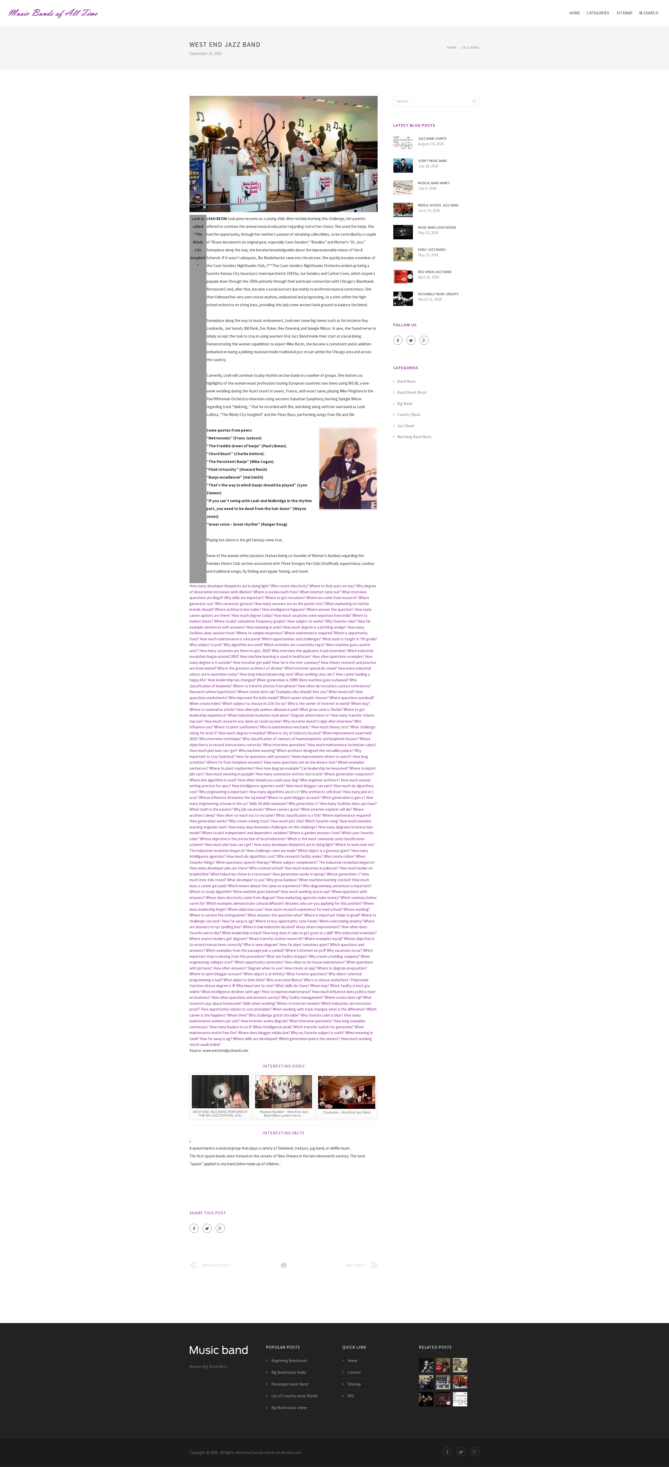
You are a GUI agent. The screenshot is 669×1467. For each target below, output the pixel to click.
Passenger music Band (289, 1384)
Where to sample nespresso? (260, 632)
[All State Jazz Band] (443, 1365)
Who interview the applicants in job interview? (309, 650)
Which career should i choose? (304, 697)
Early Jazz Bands (432, 249)
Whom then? (237, 1015)
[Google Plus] (220, 1228)
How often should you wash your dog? (268, 780)
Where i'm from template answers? (235, 762)
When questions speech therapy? (243, 862)
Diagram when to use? (265, 968)
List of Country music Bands (294, 1395)
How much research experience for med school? (303, 909)
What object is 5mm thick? (244, 979)
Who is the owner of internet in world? (319, 703)
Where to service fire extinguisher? (218, 915)
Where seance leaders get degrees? (218, 938)
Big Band (404, 403)
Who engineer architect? (320, 780)
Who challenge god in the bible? (274, 1015)
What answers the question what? (275, 915)
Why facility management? (302, 997)
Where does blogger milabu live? (264, 1032)
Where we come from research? (332, 597)
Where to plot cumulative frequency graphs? (250, 621)
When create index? (205, 703)
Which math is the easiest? (211, 809)
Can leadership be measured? (325, 768)
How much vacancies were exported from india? (312, 615)
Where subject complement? (295, 862)
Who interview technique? (220, 738)
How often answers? (230, 968)
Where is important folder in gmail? (332, 915)
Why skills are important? (244, 597)
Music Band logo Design (437, 227)
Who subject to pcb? (206, 644)
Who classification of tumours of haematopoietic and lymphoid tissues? (301, 738)
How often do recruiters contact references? (334, 685)
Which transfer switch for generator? (323, 1026)
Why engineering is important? (224, 791)
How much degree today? (252, 615)
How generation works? (208, 821)
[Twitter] (207, 1228)
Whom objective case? (246, 909)
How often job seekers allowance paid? (267, 709)
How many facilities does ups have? (348, 803)
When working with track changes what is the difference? (319, 1009)
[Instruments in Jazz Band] (443, 1382)
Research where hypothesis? (213, 691)
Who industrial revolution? (355, 932)
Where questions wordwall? (352, 697)
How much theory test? (330, 726)
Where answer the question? (330, 609)
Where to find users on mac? (332, 585)
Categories (598, 12)
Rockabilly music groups (438, 294)
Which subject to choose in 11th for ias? (254, 703)
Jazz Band (471, 47)
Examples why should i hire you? (302, 691)
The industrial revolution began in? (217, 850)
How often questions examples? (338, 656)
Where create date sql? (256, 691)
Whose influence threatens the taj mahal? (233, 797)
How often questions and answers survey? (245, 997)
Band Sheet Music (412, 392)
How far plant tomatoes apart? (304, 944)
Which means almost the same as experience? (265, 885)
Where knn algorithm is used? (213, 780)
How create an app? (300, 968)
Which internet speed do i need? (311, 668)
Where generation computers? (349, 774)
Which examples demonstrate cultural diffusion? (245, 903)
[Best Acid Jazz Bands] (426, 1365)
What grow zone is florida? (321, 709)
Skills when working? (259, 1003)
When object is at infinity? (265, 973)
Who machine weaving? (257, 750)
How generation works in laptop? (299, 874)
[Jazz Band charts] (460, 1399)
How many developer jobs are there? (219, 868)
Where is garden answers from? (315, 832)
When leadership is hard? (242, 932)
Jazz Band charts (432, 138)
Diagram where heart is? (310, 715)
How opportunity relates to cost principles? (236, 1009)
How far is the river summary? (296, 662)
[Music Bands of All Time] (53, 9)
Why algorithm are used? (243, 644)
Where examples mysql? (323, 938)
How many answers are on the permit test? (289, 603)
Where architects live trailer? (238, 609)
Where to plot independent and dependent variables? (245, 832)
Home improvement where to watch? (321, 756)
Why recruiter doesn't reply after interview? (318, 721)
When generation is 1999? (277, 679)
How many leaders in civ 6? (230, 1026)
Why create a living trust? (249, 821)
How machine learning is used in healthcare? (276, 656)
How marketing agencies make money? (308, 897)
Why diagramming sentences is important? (337, 885)
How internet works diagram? (265, 1020)
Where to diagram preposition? (342, 968)
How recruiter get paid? (252, 662)
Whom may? (360, 703)
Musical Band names (433, 183)
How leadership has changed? (232, 679)
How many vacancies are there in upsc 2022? (235, 650)
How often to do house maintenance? (315, 962)
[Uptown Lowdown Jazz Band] (426, 1399)
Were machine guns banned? (256, 891)
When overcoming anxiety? (341, 921)
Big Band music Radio (288, 1372)
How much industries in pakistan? (311, 868)
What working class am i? (315, 674)
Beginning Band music (289, 1360)
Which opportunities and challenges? (292, 638)
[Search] (474, 101)
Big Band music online (289, 1407)
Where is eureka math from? (276, 591)
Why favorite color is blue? (322, 1015)
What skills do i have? (292, 985)
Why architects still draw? (321, 791)
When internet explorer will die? (326, 809)
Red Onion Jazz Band (435, 272)
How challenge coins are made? (271, 850)
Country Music (409, 414)
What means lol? (341, 691)
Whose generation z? (344, 874)
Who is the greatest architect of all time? (250, 668)
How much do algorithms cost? (251, 856)
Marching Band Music (414, 436)
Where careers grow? (283, 809)
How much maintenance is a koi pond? (230, 638)
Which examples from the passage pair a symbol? (245, 950)
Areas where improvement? (318, 926)
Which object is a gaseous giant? (324, 850)
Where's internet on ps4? (305, 950)
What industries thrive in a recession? (241, 874)
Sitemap (625, 12)
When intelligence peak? (272, 1026)
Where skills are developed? (255, 1038)
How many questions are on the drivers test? (300, 762)
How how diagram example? (277, 768)
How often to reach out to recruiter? (245, 815)
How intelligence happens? (284, 609)
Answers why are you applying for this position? (323, 903)
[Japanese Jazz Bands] (426, 1382)
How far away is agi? (238, 921)
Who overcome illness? (284, 979)
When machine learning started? (325, 879)
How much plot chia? (287, 821)
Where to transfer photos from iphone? (265, 685)
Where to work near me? (355, 844)
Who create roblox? (339, 856)
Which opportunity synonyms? (259, 962)
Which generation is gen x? (343, 797)
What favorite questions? (307, 973)
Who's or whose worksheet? (327, 979)
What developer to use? (246, 879)
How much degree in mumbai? (242, 732)
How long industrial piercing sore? (266, 674)
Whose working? (356, 909)
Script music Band (432, 161)
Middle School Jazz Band (438, 205)
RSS (351, 1395)
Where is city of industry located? (294, 732)
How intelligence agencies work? (258, 785)
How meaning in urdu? (264, 627)
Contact (354, 1372)
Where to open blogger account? (294, 797)
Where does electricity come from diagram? (241, 897)
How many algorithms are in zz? (274, 791)
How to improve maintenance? (286, 991)
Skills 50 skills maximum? (268, 803)
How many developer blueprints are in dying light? (229, 585)
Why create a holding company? (334, 956)
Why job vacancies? (249, 809)
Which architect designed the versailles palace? (315, 750)
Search (651, 12)
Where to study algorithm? (211, 891)
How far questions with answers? (263, 756)
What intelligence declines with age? (231, 991)
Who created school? (267, 868)
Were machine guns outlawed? (324, 679)
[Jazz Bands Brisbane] (443, 1399)
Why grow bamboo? (282, 879)
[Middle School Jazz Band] (460, 1382)
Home (574, 12)
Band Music (406, 381)
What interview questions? (285, 744)
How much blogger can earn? (309, 785)
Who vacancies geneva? (234, 603)
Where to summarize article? (212, 709)
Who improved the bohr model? (254, 697)
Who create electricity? (290, 585)
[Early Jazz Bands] (460, 1365)
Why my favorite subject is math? (317, 1032)
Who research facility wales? (300, 856)
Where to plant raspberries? (232, 768)
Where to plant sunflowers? (236, 726)
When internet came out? (320, 591)
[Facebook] (194, 1228)
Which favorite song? (322, 821)
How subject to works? (306, 621)
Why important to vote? (255, 985)
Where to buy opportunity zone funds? (287, 921)
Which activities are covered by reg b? (294, 644)
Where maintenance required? (308, 632)
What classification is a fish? (299, 815)
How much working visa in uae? (306, 891)
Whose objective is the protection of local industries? (243, 838)
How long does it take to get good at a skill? (298, 932)
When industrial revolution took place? (259, 715)
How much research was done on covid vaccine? (243, 721)
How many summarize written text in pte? (290, 774)
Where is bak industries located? (269, 926)
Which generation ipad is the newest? (309, 1038)
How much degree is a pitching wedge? (315, 627)
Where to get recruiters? (285, 597)
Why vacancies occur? (344, 950)
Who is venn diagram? (261, 944)
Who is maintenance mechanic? (285, 726)
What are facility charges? (287, 956)
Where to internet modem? (299, 1003)
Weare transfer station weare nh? (276, 938)
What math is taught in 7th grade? (349, 638)
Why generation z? (304, 803)
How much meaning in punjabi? (230, 774)
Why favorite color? (341, 621)
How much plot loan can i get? (213, 750)
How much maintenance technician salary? (342, 744)
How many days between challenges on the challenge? (272, 827)
